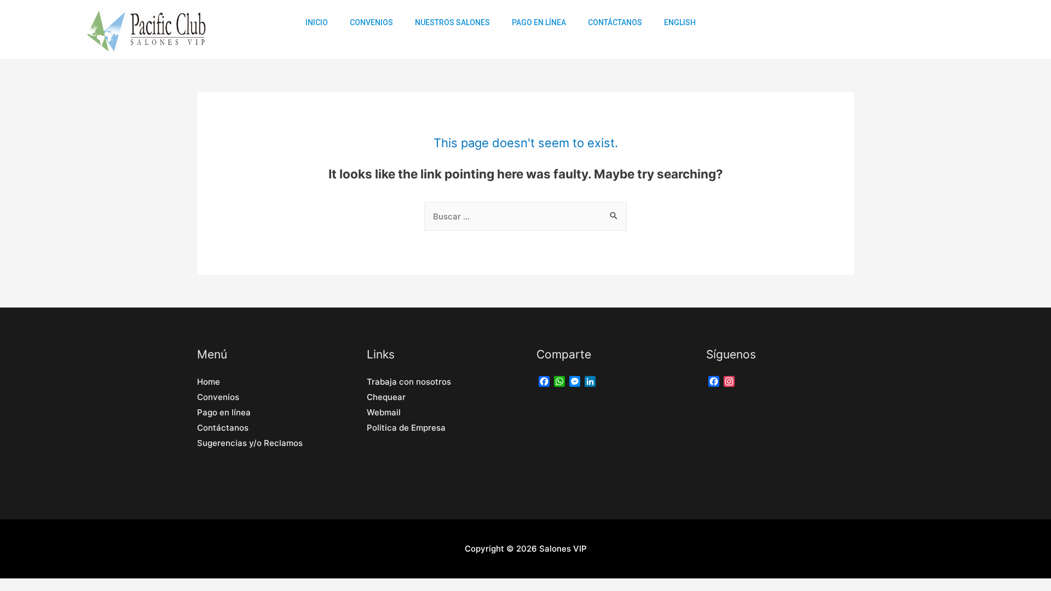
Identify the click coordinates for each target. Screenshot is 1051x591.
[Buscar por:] (525, 216)
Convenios (371, 22)
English (680, 22)
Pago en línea (224, 412)
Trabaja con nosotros (409, 381)
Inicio (316, 22)
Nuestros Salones (452, 22)
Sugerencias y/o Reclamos (250, 443)
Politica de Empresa (408, 427)
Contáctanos (615, 22)
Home (208, 381)
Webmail (384, 412)
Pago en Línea (539, 22)
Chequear (386, 397)
